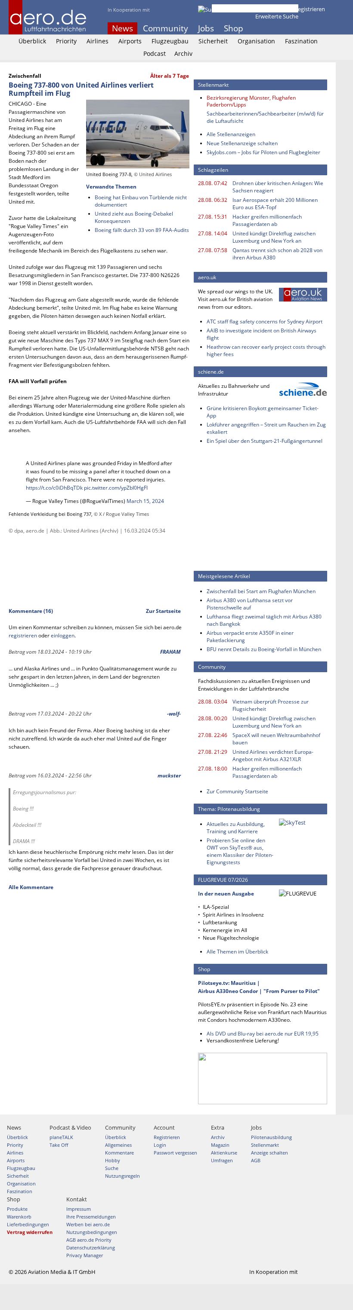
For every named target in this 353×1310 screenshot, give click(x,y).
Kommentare (119, 1152)
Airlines (97, 41)
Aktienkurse (224, 1152)
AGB (255, 1160)
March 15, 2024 (145, 501)
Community (165, 28)
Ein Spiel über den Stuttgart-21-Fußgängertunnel (264, 441)
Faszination (301, 41)
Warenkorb (19, 1216)
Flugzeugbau (170, 41)
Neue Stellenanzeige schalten (242, 143)
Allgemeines (118, 1145)
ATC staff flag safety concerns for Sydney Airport (264, 321)
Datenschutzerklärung (90, 1247)
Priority (66, 41)
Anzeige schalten (269, 1152)
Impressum (78, 1209)
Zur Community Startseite (237, 791)
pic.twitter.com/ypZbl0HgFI (116, 487)
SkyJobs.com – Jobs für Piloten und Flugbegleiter (263, 152)
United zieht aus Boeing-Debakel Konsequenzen (134, 217)
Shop (233, 28)
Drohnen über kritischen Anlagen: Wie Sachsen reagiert (277, 187)
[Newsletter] (322, 28)
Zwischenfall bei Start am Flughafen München (261, 591)
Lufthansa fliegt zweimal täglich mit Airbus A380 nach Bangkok (264, 620)
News (122, 28)
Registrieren (309, 9)
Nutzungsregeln (122, 1176)
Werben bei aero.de (88, 1224)
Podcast (154, 53)
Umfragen (222, 1160)
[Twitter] (299, 28)
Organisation (256, 41)
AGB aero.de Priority (88, 1240)
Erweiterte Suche (276, 16)
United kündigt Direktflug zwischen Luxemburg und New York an (274, 237)
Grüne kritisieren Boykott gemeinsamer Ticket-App (263, 412)
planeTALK (61, 1137)
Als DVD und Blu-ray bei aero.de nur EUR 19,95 (263, 1033)
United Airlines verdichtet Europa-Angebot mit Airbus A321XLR (272, 755)
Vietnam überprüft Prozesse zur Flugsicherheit (270, 705)
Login (282, 9)
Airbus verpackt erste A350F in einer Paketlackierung (250, 636)
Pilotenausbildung (271, 1137)
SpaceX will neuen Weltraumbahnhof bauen (276, 738)
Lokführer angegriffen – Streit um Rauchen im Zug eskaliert (266, 428)
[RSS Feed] (310, 28)
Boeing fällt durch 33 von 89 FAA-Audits (142, 230)
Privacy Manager (84, 1255)
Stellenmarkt (265, 1145)
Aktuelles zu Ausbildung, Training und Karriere (236, 827)
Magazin (220, 1145)
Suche (111, 1168)
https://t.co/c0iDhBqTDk (54, 487)
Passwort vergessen (175, 1152)
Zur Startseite (163, 611)
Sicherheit (213, 41)
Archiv (183, 53)
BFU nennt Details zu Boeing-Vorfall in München (264, 649)
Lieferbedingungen (28, 1224)
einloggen (62, 635)
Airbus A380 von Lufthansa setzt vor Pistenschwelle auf (250, 604)
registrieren (23, 635)
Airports (130, 41)
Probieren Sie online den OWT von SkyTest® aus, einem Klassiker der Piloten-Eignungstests (240, 851)
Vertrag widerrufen (30, 1232)
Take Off (59, 1145)
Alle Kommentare (31, 887)
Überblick (32, 41)
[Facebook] (287, 28)
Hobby (112, 1160)
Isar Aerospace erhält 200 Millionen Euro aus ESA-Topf (275, 203)
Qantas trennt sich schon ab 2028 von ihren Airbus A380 (277, 254)
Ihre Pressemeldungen (91, 1216)
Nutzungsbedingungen (91, 1232)
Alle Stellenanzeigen (231, 134)
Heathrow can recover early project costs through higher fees (266, 350)
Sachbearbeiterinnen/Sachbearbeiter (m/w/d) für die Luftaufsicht (265, 117)
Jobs (206, 28)
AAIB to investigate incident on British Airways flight (261, 334)
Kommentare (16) (31, 611)
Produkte (17, 1209)
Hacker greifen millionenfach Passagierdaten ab (267, 220)
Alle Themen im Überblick (237, 951)
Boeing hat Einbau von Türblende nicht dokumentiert (141, 201)
